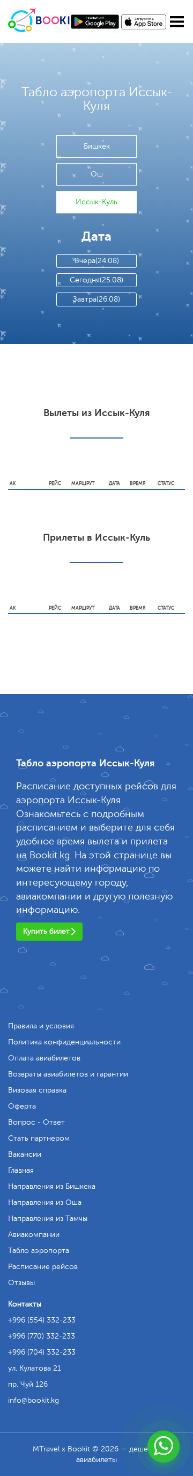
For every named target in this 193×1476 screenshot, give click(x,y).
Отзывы (21, 1283)
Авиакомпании (34, 1235)
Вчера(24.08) (97, 261)
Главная (21, 1170)
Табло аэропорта (38, 1251)
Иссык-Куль (96, 202)
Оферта (22, 1106)
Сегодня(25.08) (96, 280)
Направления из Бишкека (51, 1186)
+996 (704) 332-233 (42, 1352)
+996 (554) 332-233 (42, 1320)
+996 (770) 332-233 (41, 1336)
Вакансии (24, 1154)
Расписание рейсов (43, 1267)
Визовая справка (37, 1090)
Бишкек (97, 146)
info (33, 1400)
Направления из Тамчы (47, 1218)
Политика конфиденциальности (64, 1042)
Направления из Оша (44, 1202)
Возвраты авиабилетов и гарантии (68, 1074)
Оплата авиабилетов (44, 1058)
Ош (97, 174)
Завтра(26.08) (96, 299)
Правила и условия (41, 1026)
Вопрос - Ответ (36, 1122)
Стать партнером (39, 1138)
